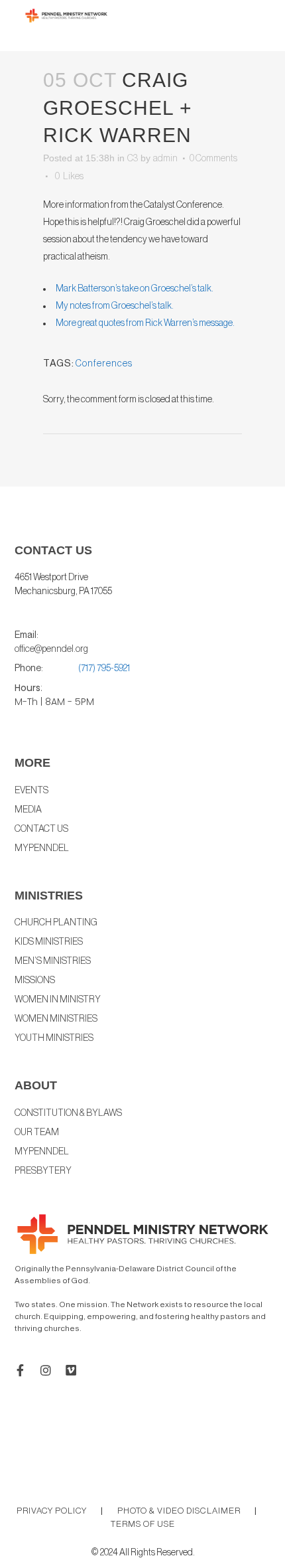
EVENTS (31, 790)
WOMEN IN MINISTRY (58, 999)
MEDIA (28, 810)
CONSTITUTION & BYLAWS (68, 1113)
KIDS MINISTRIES (49, 942)
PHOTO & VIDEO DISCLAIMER (179, 1510)
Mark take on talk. (134, 288)
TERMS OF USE (143, 1524)
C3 (132, 158)
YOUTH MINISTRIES (54, 1038)
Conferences (104, 363)
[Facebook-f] (21, 1370)
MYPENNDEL (42, 1151)
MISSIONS (35, 980)
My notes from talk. (115, 306)
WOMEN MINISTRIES (56, 1019)
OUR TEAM (37, 1132)
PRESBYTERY (43, 1171)
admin (165, 158)
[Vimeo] (71, 1370)
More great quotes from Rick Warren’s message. (145, 323)
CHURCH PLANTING (56, 922)
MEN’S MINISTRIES (53, 961)
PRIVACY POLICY (52, 1510)
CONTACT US (41, 829)
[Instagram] (46, 1370)
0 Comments (213, 158)
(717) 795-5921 (104, 668)
